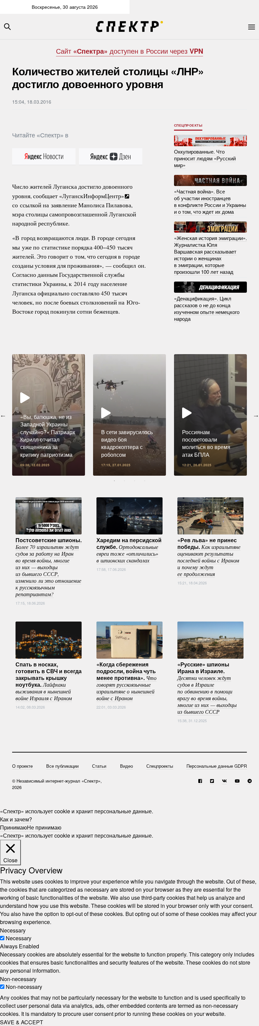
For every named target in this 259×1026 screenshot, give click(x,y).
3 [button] (134, 480)
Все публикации (62, 766)
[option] (48, 415)
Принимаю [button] (13, 827)
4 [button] (144, 480)
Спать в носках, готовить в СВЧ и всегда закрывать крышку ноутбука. (49, 680)
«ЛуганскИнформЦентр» (91, 196)
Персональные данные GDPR (216, 766)
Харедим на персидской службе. (129, 549)
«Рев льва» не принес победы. (208, 556)
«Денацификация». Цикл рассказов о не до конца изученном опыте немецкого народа (206, 308)
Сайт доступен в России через (129, 51)
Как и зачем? (16, 819)
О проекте (22, 766)
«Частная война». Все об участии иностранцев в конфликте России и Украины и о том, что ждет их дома (210, 201)
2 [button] (124, 480)
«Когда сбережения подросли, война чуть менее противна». (126, 680)
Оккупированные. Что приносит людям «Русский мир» (205, 158)
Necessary (18, 938)
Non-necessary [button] (18, 978)
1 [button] (114, 480)
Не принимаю (44, 827)
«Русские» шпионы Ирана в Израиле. (207, 687)
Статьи (99, 766)
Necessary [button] (13, 930)
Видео (126, 766)
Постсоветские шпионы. (49, 566)
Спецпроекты (188, 125)
